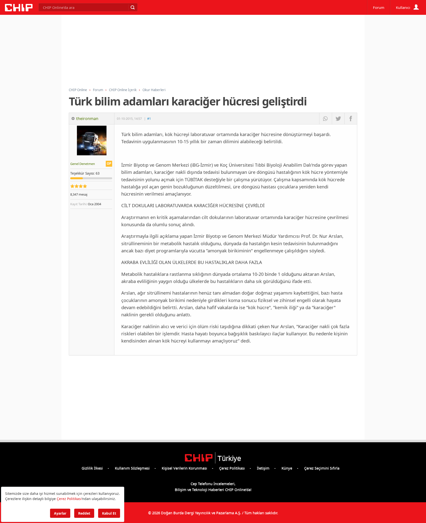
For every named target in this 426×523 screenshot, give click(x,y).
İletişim (263, 467)
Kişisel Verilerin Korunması (184, 467)
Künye (287, 467)
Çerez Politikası (232, 467)
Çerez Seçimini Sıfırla (321, 467)
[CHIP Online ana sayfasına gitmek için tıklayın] (19, 10)
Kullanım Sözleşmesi (132, 467)
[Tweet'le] (338, 118)
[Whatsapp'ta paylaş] (325, 118)
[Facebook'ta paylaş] (350, 118)
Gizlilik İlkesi (92, 467)
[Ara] (132, 7)
